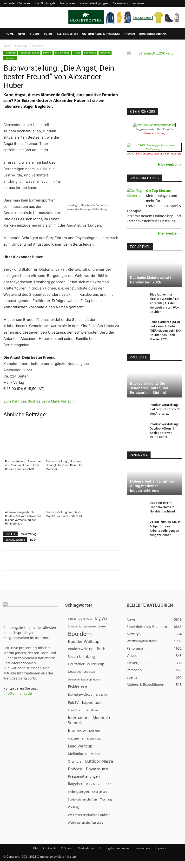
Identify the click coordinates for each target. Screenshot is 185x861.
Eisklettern (77, 686)
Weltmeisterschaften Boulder (89, 815)
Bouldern (80, 633)
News (22, 33)
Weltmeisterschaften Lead (85, 822)
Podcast (75, 768)
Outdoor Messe (99, 761)
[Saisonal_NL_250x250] (154, 78)
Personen (10, 52)
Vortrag (73, 807)
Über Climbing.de (44, 3)
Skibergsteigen (78, 791)
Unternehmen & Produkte (101, 33)
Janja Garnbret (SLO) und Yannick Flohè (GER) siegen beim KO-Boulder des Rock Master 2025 (165, 330)
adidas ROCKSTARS (80, 618)
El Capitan (102, 694)
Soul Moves (99, 792)
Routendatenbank (152, 33)
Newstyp (21, 46)
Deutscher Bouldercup (86, 664)
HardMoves (92, 710)
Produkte (10, 58)
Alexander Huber (29, 52)
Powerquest (97, 768)
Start (6, 46)
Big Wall (102, 618)
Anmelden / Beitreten (16, 3)
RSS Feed (67, 848)
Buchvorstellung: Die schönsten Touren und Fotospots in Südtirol (149, 388)
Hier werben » (170, 164)
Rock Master (94, 784)
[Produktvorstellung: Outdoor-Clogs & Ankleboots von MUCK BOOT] (136, 429)
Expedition (92, 702)
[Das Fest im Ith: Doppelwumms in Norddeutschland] (136, 507)
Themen (129, 33)
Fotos (48, 33)
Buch (33, 539)
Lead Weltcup (80, 746)
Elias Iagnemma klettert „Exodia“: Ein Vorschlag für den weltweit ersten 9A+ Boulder (164, 303)
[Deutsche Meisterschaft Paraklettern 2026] (154, 272)
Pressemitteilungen (84, 776)
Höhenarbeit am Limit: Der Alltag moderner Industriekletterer (152, 486)
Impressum (139, 3)
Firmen (47, 52)
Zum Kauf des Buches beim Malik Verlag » (38, 401)
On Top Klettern (159, 190)
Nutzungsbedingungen (93, 3)
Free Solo (74, 710)
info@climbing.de (17, 693)
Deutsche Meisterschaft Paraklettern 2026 (150, 280)
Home (9, 33)
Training (106, 799)
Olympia (74, 761)
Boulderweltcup (80, 649)
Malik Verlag (62, 52)
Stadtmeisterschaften (82, 799)
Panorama (90, 52)
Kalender (94, 731)
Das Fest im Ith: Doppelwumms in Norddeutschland (162, 507)
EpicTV (73, 702)
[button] (176, 34)
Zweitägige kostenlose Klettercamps (158, 153)
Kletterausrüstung (154, 133)
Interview (77, 730)
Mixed (95, 754)
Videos (35, 33)
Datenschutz (120, 3)
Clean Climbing (81, 656)
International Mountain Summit (89, 720)
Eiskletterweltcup (80, 694)
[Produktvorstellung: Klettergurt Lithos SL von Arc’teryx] (136, 409)
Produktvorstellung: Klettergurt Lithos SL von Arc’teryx (165, 409)
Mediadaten (67, 3)
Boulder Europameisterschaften (87, 626)
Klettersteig (94, 738)
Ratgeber (75, 783)
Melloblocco (77, 753)
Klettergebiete (67, 33)
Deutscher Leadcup (82, 671)
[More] (122, 560)
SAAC (109, 784)
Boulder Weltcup (83, 641)
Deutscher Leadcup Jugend (84, 679)
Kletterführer (76, 738)
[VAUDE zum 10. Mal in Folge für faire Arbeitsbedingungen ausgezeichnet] (136, 526)
